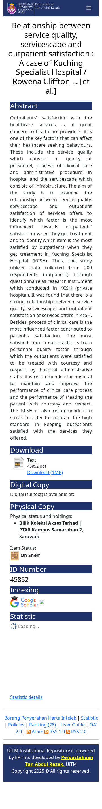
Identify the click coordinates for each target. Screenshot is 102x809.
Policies (16, 725)
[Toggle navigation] (89, 8)
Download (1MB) (45, 472)
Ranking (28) (42, 725)
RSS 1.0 (56, 731)
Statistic (89, 718)
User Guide (73, 725)
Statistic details (26, 697)
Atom (37, 731)
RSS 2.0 (78, 731)
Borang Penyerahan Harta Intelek (40, 718)
